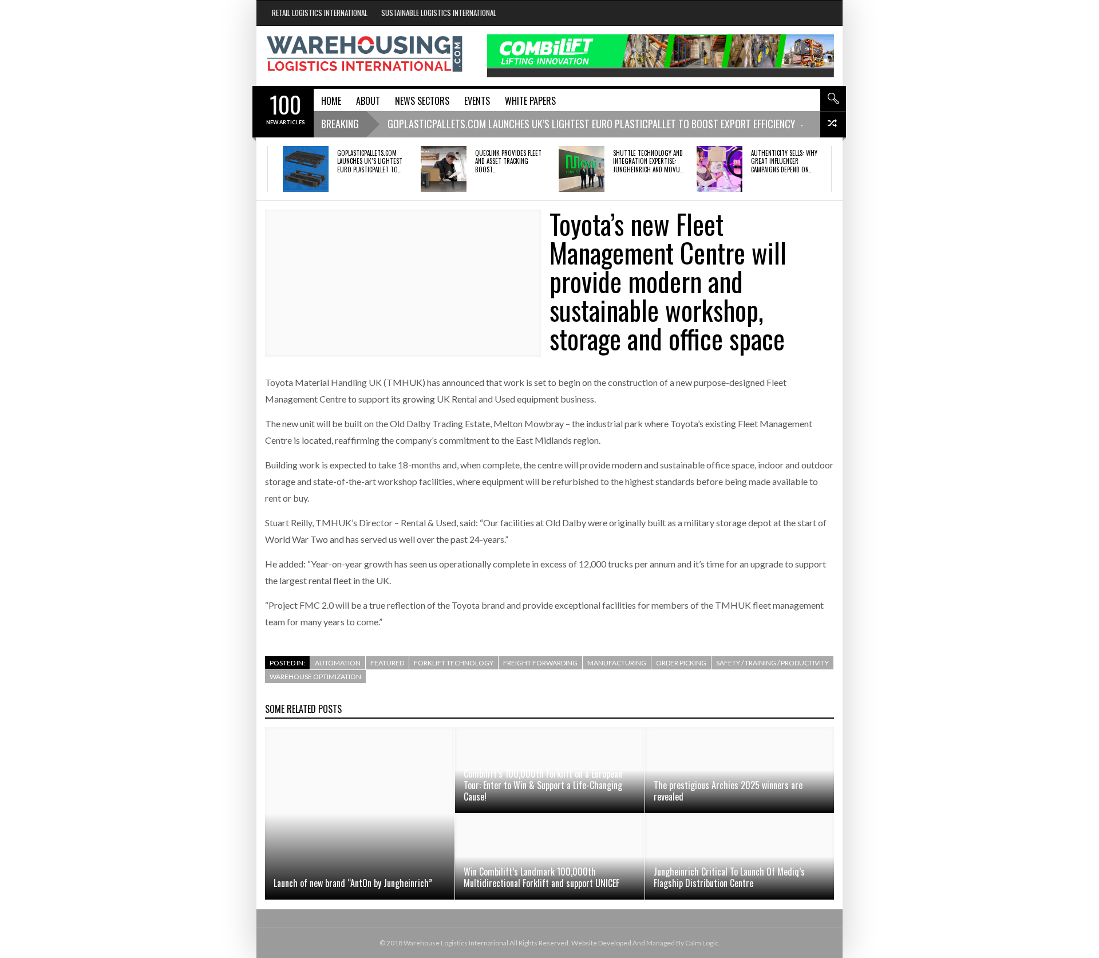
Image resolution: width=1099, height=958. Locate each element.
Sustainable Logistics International (438, 12)
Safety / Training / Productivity (772, 663)
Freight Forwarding (540, 663)
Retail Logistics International (319, 12)
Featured (387, 663)
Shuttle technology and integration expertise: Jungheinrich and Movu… (648, 161)
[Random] (833, 124)
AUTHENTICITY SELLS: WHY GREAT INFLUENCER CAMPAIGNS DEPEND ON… (784, 161)
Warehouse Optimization (315, 676)
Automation (338, 663)
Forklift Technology (453, 663)
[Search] (833, 98)
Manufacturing (616, 663)
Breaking (340, 123)
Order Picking (681, 663)
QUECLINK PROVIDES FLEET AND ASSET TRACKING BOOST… (508, 161)
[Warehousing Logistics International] (364, 53)
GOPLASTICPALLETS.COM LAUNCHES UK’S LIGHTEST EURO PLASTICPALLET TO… (369, 161)
